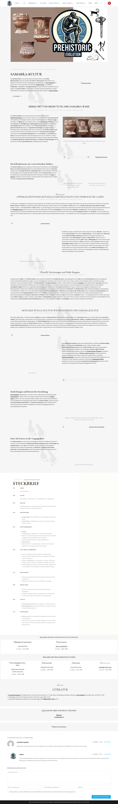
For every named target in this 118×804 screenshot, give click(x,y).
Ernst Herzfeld (80, 695)
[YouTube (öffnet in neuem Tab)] (109, 3)
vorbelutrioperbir (23, 742)
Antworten (107, 742)
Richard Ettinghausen (14, 695)
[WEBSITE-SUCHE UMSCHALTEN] (101, 3)
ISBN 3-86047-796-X (49, 699)
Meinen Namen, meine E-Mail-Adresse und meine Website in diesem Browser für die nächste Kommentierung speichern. (42, 792)
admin (21, 754)
